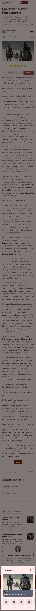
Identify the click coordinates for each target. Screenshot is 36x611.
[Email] (21, 602)
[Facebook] (13, 602)
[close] (32, 570)
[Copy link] (6, 602)
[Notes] (29, 602)
